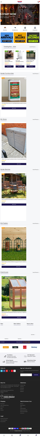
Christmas (22, 389)
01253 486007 (9, 397)
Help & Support (22, 405)
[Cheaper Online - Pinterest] (7, 371)
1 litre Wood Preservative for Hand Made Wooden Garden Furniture (14, 103)
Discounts (2, 406)
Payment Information (4, 418)
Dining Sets (35, 30)
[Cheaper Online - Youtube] (12, 371)
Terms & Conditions (4, 420)
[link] (20, 14)
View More (6, 338)
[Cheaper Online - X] (2, 371)
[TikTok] (15, 371)
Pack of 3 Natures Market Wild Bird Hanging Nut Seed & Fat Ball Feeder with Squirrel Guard (18, 261)
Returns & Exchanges (24, 411)
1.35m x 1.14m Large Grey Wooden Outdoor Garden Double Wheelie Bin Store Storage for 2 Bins (19, 159)
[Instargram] (9, 371)
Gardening (22, 386)
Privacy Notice (3, 421)
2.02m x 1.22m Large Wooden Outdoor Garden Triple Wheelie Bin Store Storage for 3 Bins (30, 61)
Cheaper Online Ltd (18, 430)
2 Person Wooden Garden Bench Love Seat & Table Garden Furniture (14, 199)
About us (21, 403)
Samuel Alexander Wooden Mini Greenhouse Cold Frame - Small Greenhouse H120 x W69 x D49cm (19, 312)
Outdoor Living (22, 385)
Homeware (22, 388)
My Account (3, 403)
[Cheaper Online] (19, 2)
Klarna (2, 408)
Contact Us (22, 413)
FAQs (21, 406)
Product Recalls (23, 408)
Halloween (22, 391)
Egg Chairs (25, 30)
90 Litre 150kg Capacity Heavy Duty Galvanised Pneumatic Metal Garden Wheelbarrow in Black (9, 61)
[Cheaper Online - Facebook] (4, 371)
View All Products (35, 73)
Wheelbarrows (15, 30)
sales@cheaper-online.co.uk (5, 398)
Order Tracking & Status (5, 405)
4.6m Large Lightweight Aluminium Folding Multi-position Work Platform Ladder (20, 61)
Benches (5, 30)
